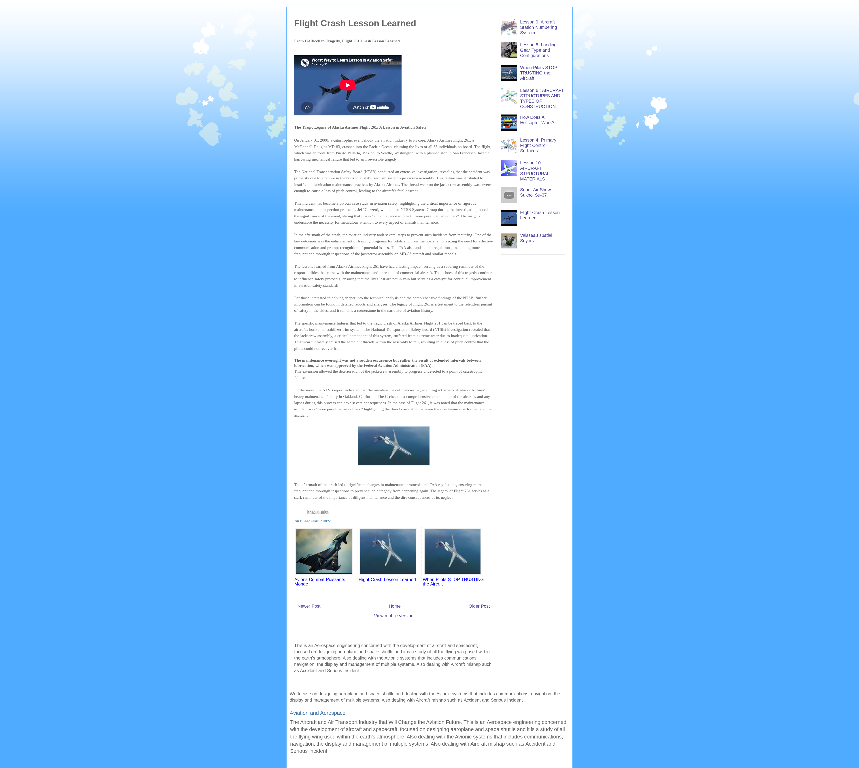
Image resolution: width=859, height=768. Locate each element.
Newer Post (309, 606)
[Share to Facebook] (322, 512)
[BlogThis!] (314, 512)
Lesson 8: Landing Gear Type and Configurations (538, 50)
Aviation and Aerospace (317, 713)
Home (395, 606)
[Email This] (309, 512)
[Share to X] (318, 512)
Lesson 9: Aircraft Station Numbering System (538, 27)
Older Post (479, 606)
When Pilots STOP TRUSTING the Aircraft (538, 73)
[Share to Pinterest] (326, 512)
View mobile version (393, 615)
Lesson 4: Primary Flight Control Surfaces (538, 145)
